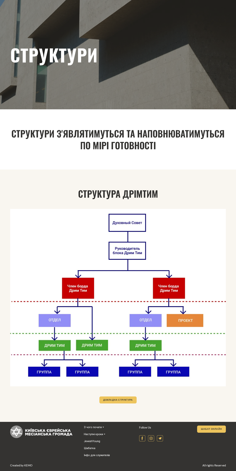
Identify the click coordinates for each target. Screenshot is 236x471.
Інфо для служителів (97, 455)
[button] (118, 399)
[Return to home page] (44, 432)
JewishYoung (92, 441)
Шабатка (89, 448)
